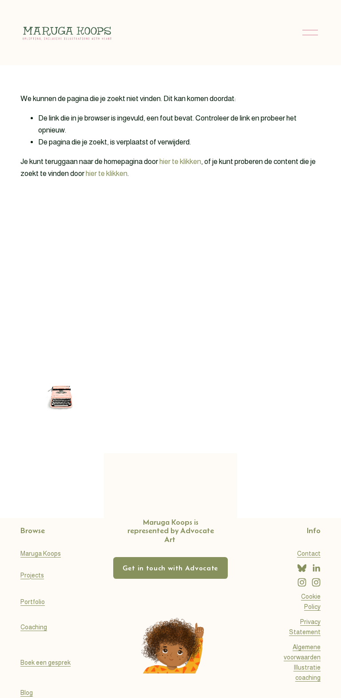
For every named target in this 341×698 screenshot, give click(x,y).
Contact (309, 553)
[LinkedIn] (316, 568)
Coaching (33, 627)
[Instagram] (301, 582)
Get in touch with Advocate (170, 568)
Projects (32, 575)
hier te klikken (180, 161)
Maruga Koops (40, 553)
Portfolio (32, 601)
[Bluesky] (301, 568)
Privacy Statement (305, 627)
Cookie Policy (311, 601)
